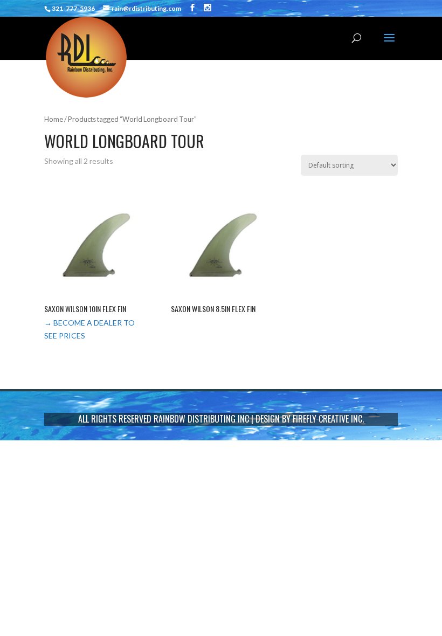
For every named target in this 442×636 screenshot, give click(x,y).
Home (53, 119)
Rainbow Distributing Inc (201, 418)
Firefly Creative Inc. (328, 418)
